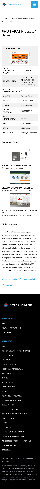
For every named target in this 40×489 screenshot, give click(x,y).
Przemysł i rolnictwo (29, 133)
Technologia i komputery (13, 436)
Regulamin (6, 332)
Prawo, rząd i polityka (12, 396)
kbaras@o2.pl (26, 105)
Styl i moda (6, 427)
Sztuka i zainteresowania (13, 432)
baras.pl (5, 257)
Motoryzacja (7, 382)
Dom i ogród (7, 355)
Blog (4, 324)
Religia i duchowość (11, 409)
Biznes (4, 346)
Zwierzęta (6, 450)
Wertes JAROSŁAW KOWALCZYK (16, 165)
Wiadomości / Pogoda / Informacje (17, 441)
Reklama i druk (8, 405)
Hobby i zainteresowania (13, 369)
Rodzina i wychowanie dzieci (14, 414)
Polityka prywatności (11, 328)
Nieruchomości (8, 387)
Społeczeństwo (8, 418)
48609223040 (26, 111)
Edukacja (6, 360)
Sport (4, 423)
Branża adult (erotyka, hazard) (16, 351)
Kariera (5, 378)
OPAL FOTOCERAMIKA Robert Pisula (18, 188)
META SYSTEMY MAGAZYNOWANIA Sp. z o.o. (19, 211)
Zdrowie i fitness (9, 445)
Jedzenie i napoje (9, 373)
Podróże (5, 391)
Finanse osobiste (9, 364)
